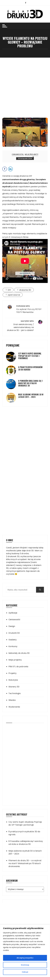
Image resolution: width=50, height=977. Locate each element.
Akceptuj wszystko (25, 958)
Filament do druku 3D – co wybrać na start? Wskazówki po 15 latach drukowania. (25, 863)
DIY (9, 290)
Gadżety (12, 639)
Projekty (12, 673)
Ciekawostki (18, 154)
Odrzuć (25, 972)
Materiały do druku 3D (19, 653)
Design (11, 626)
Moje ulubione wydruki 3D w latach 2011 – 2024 (30, 395)
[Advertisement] (25, 84)
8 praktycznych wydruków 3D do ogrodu (30, 368)
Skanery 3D (14, 686)
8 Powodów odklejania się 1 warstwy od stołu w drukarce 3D (30, 383)
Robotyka (13, 680)
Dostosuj (25, 965)
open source (14, 294)
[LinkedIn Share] (10, 169)
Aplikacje (12, 612)
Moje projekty (31, 154)
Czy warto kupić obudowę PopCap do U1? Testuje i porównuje (29, 356)
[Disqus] (25, 425)
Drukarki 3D (14, 633)
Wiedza (12, 700)
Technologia (14, 693)
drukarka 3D (25, 290)
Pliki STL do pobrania (18, 666)
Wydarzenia (14, 706)
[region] (25, 951)
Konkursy (12, 646)
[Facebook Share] (4, 169)
